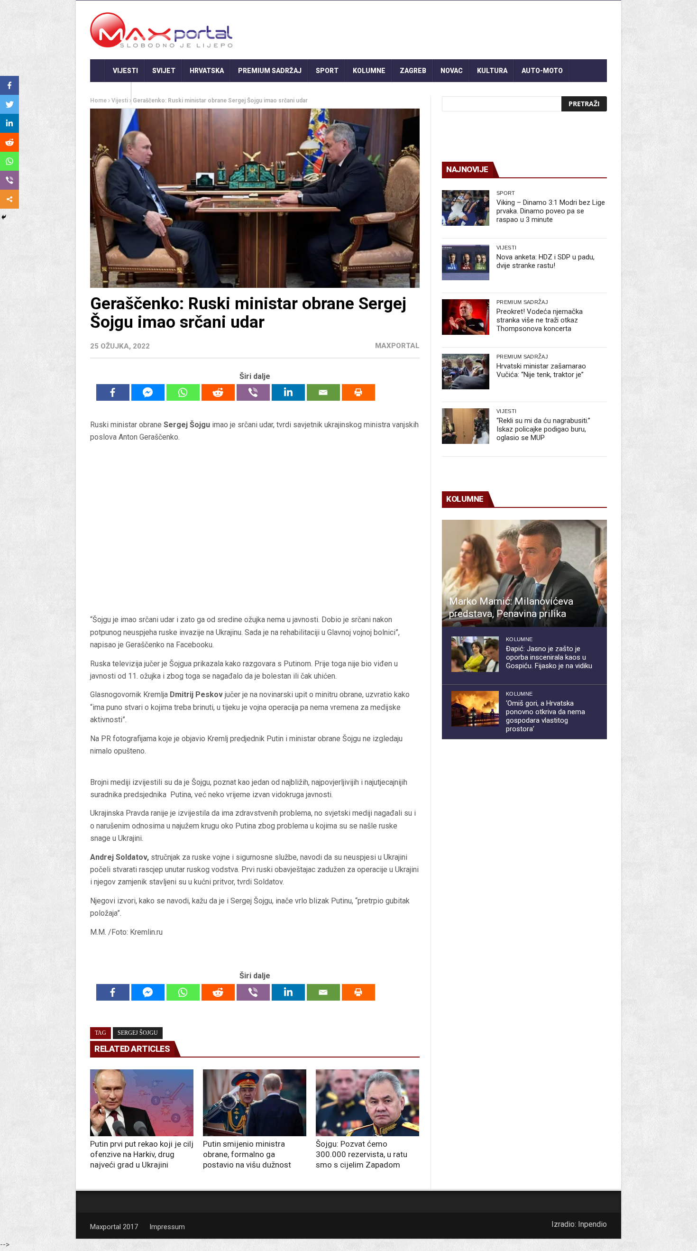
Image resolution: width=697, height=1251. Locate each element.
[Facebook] (112, 392)
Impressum (167, 1227)
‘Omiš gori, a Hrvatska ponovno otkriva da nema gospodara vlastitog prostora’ (545, 716)
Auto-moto (542, 70)
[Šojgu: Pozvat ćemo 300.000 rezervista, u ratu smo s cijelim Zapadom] (367, 1103)
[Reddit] (218, 392)
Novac (451, 70)
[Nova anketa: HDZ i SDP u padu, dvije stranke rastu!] (465, 262)
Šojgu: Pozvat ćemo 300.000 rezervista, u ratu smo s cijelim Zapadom (361, 1154)
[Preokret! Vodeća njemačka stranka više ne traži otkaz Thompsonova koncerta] (465, 317)
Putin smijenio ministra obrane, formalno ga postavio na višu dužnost (247, 1154)
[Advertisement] (255, 528)
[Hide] (4, 217)
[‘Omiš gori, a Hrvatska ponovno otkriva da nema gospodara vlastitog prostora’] (475, 709)
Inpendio (592, 1224)
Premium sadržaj (270, 70)
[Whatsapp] (183, 392)
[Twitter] (9, 104)
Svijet (163, 70)
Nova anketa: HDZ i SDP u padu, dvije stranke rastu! (545, 261)
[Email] (323, 392)
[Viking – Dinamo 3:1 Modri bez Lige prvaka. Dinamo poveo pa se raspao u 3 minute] (465, 208)
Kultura (492, 70)
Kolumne (369, 70)
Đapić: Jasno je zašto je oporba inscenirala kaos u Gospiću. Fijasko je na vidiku (549, 657)
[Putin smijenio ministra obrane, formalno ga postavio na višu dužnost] (254, 1103)
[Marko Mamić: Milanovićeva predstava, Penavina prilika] (524, 573)
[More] (9, 199)
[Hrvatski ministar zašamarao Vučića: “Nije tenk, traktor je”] (465, 371)
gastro (110, 93)
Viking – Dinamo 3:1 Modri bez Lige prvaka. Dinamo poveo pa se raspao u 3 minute (550, 211)
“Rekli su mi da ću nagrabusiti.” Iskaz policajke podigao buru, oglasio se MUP (543, 429)
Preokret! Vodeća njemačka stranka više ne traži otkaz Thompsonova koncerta (539, 320)
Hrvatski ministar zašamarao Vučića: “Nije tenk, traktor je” (541, 370)
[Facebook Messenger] (148, 392)
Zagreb (413, 70)
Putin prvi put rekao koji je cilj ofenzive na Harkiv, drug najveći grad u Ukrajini (141, 1154)
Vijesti (125, 70)
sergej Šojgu (138, 1033)
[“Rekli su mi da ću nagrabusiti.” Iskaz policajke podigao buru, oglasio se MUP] (465, 426)
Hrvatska (207, 70)
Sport (327, 70)
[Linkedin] (288, 392)
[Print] (358, 392)
